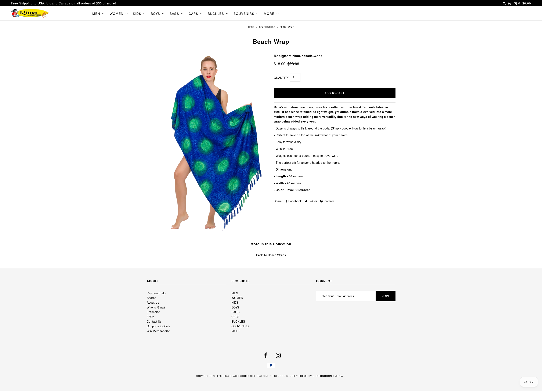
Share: (278, 201)
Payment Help (156, 293)
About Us (153, 302)
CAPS (193, 13)
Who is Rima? (156, 307)
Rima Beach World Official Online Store (253, 375)
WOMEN (116, 13)
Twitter (312, 201)
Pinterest (329, 201)
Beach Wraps (267, 27)
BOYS (155, 13)
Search (151, 298)
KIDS (137, 13)
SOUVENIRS (244, 13)
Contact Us (154, 321)
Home (251, 27)
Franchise (153, 312)
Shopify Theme (297, 375)
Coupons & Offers (158, 326)
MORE (269, 13)
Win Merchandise (158, 331)
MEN (96, 13)
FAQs (150, 317)
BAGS (174, 13)
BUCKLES (216, 13)
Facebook (295, 201)
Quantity (281, 78)
